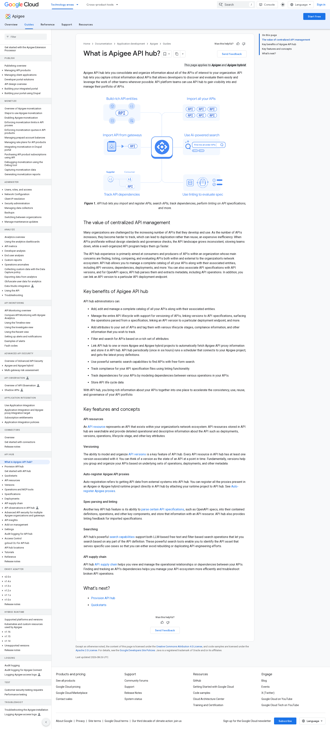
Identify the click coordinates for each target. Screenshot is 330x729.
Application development (131, 43)
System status (133, 699)
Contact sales (64, 699)
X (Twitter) (267, 692)
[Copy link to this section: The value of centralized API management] (174, 223)
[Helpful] (238, 44)
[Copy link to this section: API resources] (107, 419)
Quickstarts (98, 605)
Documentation (103, 43)
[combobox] (236, 4)
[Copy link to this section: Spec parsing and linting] (121, 502)
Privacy (80, 720)
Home (86, 43)
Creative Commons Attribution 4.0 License (179, 646)
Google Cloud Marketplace (71, 692)
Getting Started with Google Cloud (213, 686)
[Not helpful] (244, 44)
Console (269, 4)
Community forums (136, 680)
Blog (264, 680)
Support (66, 24)
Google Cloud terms (116, 720)
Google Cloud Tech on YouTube (280, 705)
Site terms (94, 720)
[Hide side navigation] (46, 722)
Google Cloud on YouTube (276, 699)
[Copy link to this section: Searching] (101, 529)
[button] (25, 70)
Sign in (321, 4)
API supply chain (106, 564)
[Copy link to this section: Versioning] (102, 446)
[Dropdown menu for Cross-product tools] (118, 4)
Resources (86, 24)
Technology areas (62, 4)
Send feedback (232, 54)
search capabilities (122, 537)
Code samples (201, 692)
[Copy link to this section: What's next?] (113, 588)
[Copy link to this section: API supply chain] (110, 557)
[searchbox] (26, 37)
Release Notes (133, 692)
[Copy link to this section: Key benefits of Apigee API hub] (152, 292)
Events (265, 686)
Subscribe (285, 721)
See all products (65, 680)
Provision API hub (103, 598)
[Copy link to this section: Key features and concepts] (144, 409)
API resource (96, 427)
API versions (137, 454)
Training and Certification (208, 705)
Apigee (18, 16)
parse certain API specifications (162, 509)
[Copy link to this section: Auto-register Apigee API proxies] (133, 474)
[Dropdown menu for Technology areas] (78, 4)
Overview (11, 24)
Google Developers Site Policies (137, 650)
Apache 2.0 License (86, 650)
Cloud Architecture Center (208, 699)
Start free (314, 16)
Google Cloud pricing (68, 686)
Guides (29, 24)
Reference (48, 24)
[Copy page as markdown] (176, 54)
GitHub (197, 680)
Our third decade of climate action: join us (157, 720)
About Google (64, 720)
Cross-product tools (100, 4)
